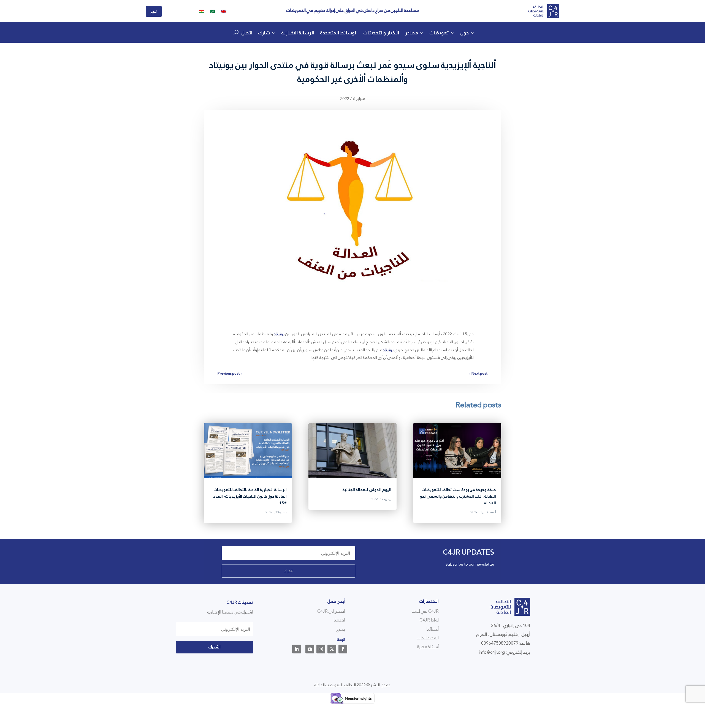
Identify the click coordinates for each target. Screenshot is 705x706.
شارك (264, 34)
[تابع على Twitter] (331, 649)
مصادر (411, 34)
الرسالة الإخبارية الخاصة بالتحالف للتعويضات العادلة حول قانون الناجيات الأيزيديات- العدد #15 (250, 496)
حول (464, 34)
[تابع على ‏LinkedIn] (296, 649)
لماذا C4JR (429, 620)
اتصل (247, 34)
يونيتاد (279, 333)
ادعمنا (339, 620)
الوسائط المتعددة (338, 34)
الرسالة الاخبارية (297, 34)
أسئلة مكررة (428, 647)
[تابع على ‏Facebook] (342, 649)
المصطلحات (428, 638)
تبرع (154, 11)
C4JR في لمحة (425, 611)
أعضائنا (432, 629)
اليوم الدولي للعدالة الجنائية (367, 489)
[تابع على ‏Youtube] (309, 649)
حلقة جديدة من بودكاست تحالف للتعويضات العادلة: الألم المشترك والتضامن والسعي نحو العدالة (458, 496)
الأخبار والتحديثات (381, 34)
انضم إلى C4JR (331, 611)
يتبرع (341, 629)
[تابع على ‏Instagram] (320, 649)
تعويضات (439, 34)
